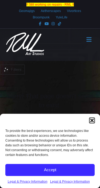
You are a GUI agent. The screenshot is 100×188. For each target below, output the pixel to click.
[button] (92, 120)
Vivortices (74, 11)
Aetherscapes (51, 11)
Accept (50, 169)
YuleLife (61, 17)
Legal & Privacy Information (27, 181)
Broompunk (41, 17)
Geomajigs (27, 11)
